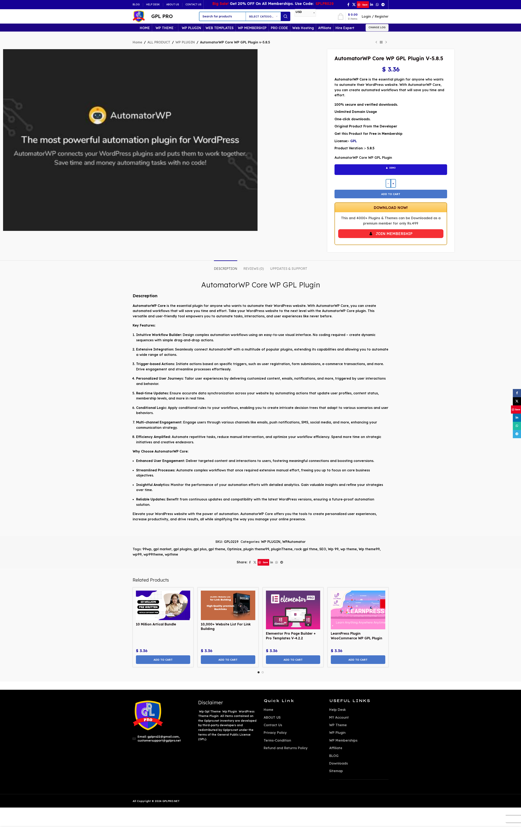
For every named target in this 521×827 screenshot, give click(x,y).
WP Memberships (343, 740)
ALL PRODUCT (158, 42)
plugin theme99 (256, 549)
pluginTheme (282, 549)
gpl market (162, 549)
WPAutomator (294, 542)
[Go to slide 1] (259, 672)
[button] (163, 659)
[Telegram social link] (383, 4)
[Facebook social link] (348, 4)
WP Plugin (337, 733)
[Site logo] (139, 16)
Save (364, 4)
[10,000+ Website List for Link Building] (228, 605)
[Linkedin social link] (371, 4)
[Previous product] (376, 42)
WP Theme (338, 725)
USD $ (512, 811)
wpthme (171, 554)
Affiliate (335, 748)
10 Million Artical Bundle (156, 624)
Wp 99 (333, 549)
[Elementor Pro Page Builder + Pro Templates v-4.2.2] (293, 610)
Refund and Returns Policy (286, 748)
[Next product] (386, 42)
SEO (322, 549)
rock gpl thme (306, 549)
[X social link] (354, 4)
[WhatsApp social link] (377, 4)
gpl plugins (182, 549)
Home (137, 42)
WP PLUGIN (185, 42)
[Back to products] (381, 42)
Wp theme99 (369, 549)
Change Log (377, 27)
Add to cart (390, 194)
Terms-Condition (277, 740)
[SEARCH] (285, 16)
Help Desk (337, 710)
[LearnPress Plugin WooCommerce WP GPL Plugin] (358, 610)
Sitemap (336, 771)
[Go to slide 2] (263, 672)
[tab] (225, 266)
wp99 (137, 554)
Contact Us (273, 725)
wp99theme (153, 554)
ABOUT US (272, 717)
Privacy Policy (275, 733)
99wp (146, 549)
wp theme (348, 549)
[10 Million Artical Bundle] (163, 605)
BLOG (334, 756)
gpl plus (200, 549)
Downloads (338, 763)
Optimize (234, 549)
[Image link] (148, 715)
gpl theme (216, 549)
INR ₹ (512, 819)
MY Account (339, 717)
